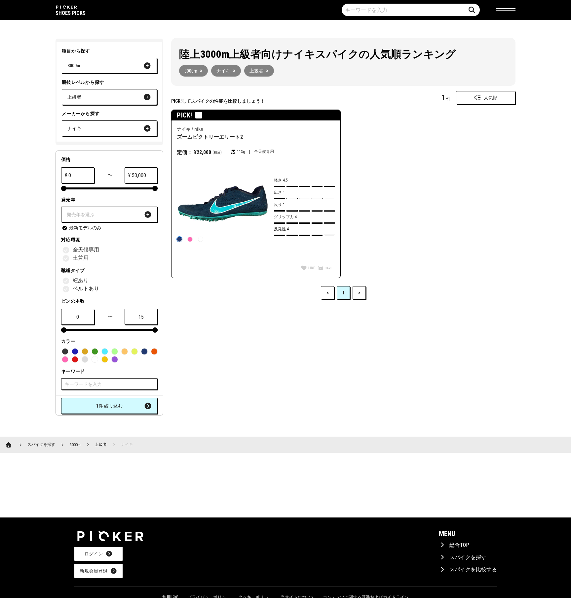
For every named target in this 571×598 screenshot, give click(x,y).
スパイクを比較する (473, 569)
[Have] (325, 269)
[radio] (179, 239)
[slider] (63, 188)
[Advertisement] (290, 354)
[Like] (308, 269)
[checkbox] (81, 228)
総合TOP (459, 545)
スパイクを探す (467, 557)
